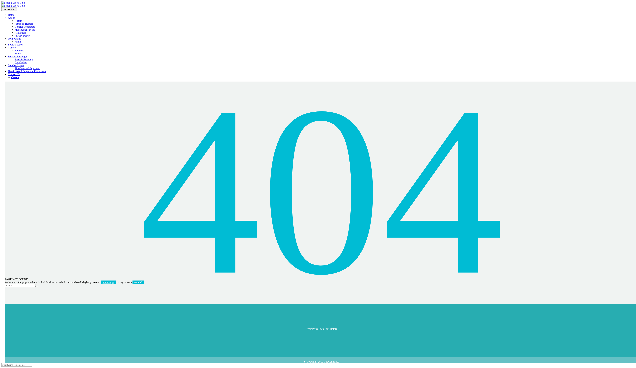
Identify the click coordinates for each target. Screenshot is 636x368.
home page (108, 282)
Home (11, 14)
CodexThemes (331, 361)
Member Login (16, 65)
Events (18, 53)
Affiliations (20, 32)
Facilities (19, 50)
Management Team (25, 29)
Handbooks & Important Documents (27, 71)
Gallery (12, 47)
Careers (15, 77)
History (18, 20)
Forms (18, 41)
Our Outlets (21, 62)
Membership (14, 38)
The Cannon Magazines (27, 68)
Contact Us (14, 74)
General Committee (25, 26)
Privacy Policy (22, 35)
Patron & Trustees (24, 23)
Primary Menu (9, 9)
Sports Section (15, 44)
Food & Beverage (17, 56)
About (11, 17)
